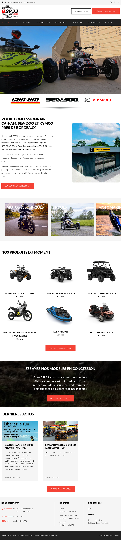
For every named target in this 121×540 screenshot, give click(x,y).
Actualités (60, 22)
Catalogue (77, 22)
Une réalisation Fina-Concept (109, 535)
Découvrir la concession (17, 186)
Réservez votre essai (106, 11)
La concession (22, 22)
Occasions (94, 22)
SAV (89, 509)
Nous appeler (81, 11)
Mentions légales (95, 520)
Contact (109, 22)
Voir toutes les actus (60, 489)
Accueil (5, 22)
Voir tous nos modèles (60, 348)
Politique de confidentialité (99, 523)
